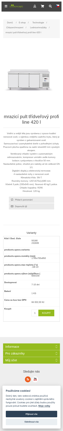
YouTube (35, 379)
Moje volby (44, 405)
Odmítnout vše (31, 422)
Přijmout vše (31, 414)
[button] (6, 6)
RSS (28, 379)
